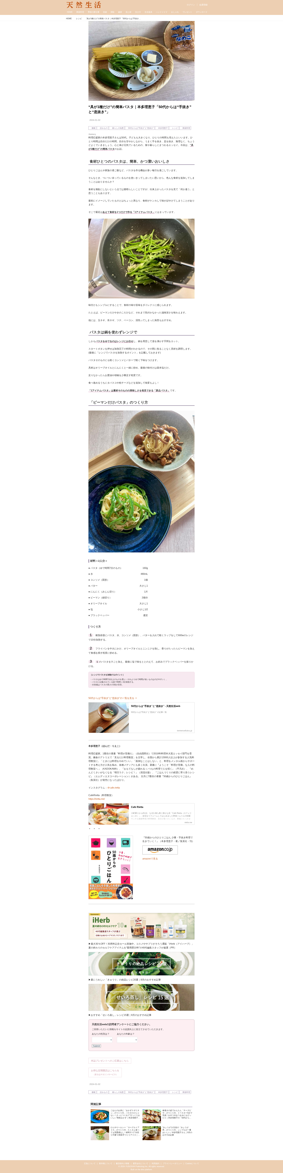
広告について (90, 1163)
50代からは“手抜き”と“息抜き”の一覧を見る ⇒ (112, 698)
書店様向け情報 (122, 1163)
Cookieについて (192, 1163)
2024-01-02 (94, 120)
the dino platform (145, 1169)
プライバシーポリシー (172, 1163)
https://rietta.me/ (96, 799)
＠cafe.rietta (113, 787)
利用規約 (155, 1163)
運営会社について (140, 1163)
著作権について (105, 1163)
